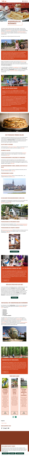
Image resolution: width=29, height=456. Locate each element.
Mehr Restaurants (14, 297)
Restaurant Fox (23, 61)
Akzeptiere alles (5, 453)
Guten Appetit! (5, 280)
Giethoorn (15, 146)
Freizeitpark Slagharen (23, 322)
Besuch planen (18, 439)
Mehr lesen (8, 155)
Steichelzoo (4, 322)
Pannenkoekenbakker (5, 169)
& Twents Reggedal (13, 53)
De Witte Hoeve (10, 146)
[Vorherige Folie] (13, 417)
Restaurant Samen (6, 96)
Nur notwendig (12, 453)
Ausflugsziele (21, 306)
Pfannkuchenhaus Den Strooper (7, 230)
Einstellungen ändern (20, 453)
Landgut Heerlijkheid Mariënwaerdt (21, 224)
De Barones (24, 152)
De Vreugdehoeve (15, 67)
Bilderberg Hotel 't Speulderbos (8, 362)
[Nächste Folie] (16, 417)
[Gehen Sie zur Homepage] (3, 1)
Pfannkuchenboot (5, 175)
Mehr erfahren (5, 413)
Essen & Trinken (4, 423)
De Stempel (14, 102)
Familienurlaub (8, 30)
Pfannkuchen (3, 202)
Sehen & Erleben (18, 438)
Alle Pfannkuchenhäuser (14, 251)
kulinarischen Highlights (14, 70)
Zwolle (20, 67)
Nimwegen (10, 175)
